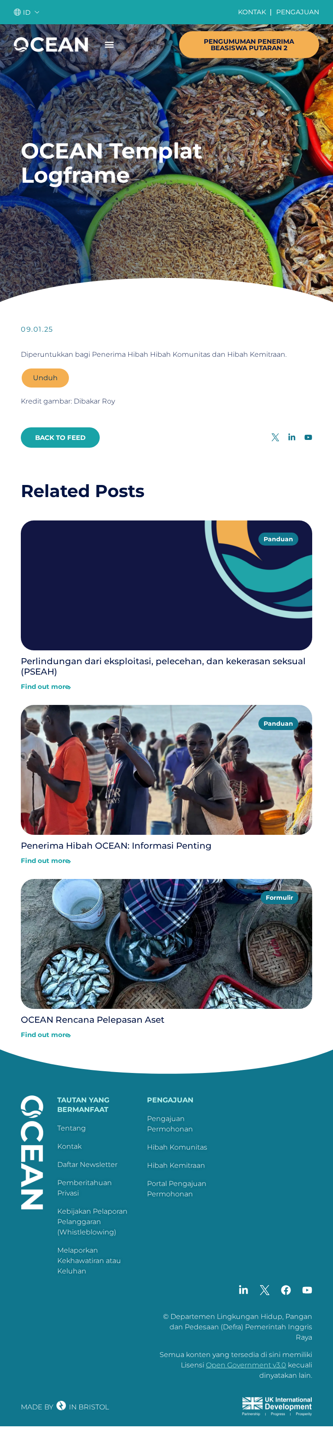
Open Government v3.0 (246, 1365)
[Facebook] (286, 1290)
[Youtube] (307, 1290)
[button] (109, 44)
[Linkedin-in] (243, 1290)
